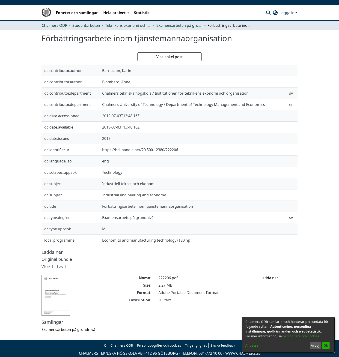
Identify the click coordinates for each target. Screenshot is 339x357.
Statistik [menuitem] (142, 12)
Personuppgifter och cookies (159, 345)
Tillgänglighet (196, 345)
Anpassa (252, 345)
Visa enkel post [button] (169, 56)
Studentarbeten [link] (86, 25)
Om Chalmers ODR (118, 345)
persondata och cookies (301, 336)
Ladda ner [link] (269, 277)
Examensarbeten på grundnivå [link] (179, 25)
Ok (326, 345)
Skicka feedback (223, 345)
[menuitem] (115, 12)
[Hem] (46, 12)
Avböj (315, 345)
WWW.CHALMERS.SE (242, 353)
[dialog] (288, 334)
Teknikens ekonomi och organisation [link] (128, 25)
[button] (268, 12)
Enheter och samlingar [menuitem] (77, 12)
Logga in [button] (287, 12)
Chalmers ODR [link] (54, 25)
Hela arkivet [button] (114, 12)
